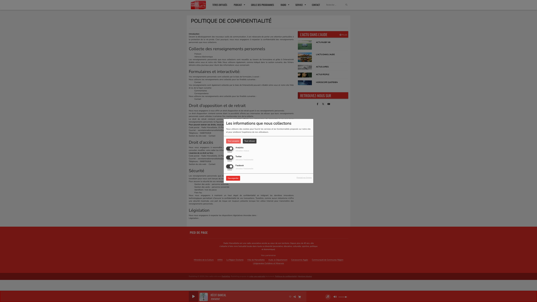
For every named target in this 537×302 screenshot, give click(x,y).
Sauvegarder (233, 178)
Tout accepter (233, 141)
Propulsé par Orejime (304, 178)
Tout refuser (249, 141)
